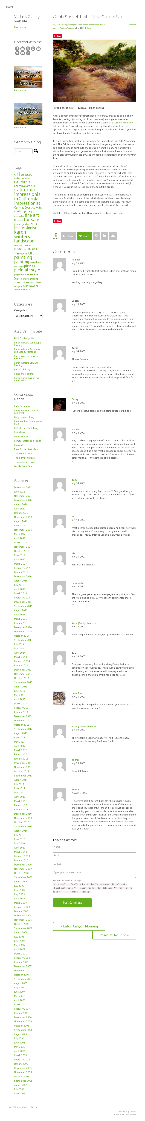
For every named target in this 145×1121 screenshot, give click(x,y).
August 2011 (21, 779)
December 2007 (23, 966)
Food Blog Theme (127, 1111)
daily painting (68, 25)
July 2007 (19, 987)
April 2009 (19, 898)
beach (28, 178)
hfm (74, 553)
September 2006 (23, 1029)
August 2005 (21, 1085)
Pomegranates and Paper (27, 440)
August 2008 (21, 932)
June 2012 (19, 737)
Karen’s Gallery (22, 369)
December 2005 (23, 1068)
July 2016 (19, 584)
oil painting (24, 254)
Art (54, 25)
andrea (76, 759)
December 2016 (23, 576)
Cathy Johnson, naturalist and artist (26, 411)
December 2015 (23, 601)
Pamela (76, 259)
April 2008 (19, 949)
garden (17, 224)
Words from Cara (23, 466)
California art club (25, 186)
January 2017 (21, 572)
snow (25, 278)
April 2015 (19, 614)
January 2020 (21, 512)
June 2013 (19, 690)
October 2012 (21, 724)
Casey (75, 399)
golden (26, 224)
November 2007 (23, 970)
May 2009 (19, 894)
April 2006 (19, 1051)
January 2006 (21, 1063)
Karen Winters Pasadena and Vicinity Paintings (27, 350)
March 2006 (20, 1055)
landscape (24, 241)
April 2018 (19, 538)
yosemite (25, 289)
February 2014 (22, 661)
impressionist (25, 227)
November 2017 (23, 546)
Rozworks (19, 445)
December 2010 (23, 813)
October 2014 (21, 635)
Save (59, 36)
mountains (22, 248)
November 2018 (23, 529)
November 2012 (23, 720)
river (23, 274)
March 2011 (20, 801)
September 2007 (23, 979)
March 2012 (20, 750)
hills (33, 224)
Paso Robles (19, 266)
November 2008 (23, 919)
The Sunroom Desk (24, 457)
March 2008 (20, 953)
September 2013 (23, 682)
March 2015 (20, 618)
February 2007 (22, 1008)
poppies (17, 274)
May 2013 (19, 695)
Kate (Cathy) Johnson (84, 623)
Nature (100, 25)
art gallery (26, 174)
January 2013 (21, 712)
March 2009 (20, 902)
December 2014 (23, 627)
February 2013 (22, 707)
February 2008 (22, 957)
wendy (75, 429)
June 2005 (19, 1093)
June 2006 (19, 1042)
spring (33, 278)
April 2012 (19, 746)
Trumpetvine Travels (25, 462)
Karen (89, 28)
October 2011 (21, 771)
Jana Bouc (77, 693)
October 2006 (21, 1025)
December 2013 (23, 669)
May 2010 (19, 843)
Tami (74, 479)
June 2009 (19, 890)
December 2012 (23, 716)
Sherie (75, 789)
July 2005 (19, 1089)
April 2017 (19, 559)
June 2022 (19, 491)
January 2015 (21, 623)
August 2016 (21, 580)
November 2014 (23, 631)
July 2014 (19, 644)
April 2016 (19, 589)
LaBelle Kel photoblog (26, 428)
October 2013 (21, 678)
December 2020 (23, 500)
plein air (29, 266)
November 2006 (23, 1021)
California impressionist (27, 201)
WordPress (131, 1114)
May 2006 (19, 1046)
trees (38, 282)
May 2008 (19, 945)
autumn (19, 178)
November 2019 (23, 517)
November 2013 (23, 673)
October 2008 (21, 924)
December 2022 (23, 487)
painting (21, 261)
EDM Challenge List (24, 338)
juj (73, 516)
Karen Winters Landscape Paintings (27, 344)
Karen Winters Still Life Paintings (26, 364)
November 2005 (23, 1072)
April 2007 (19, 1000)
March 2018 (20, 542)
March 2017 (20, 563)
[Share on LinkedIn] (104, 236)
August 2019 (21, 521)
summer (19, 282)
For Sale (77, 25)
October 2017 (21, 551)
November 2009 (23, 868)
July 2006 (19, 1038)
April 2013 (19, 699)
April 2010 (19, 847)
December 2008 (23, 915)
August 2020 (21, 504)
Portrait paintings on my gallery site (26, 379)
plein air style (27, 270)
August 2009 (21, 881)
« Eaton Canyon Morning (79, 926)
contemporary (23, 211)
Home (10, 6)
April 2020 (19, 508)
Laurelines (19, 432)
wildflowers (30, 286)
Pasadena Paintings (24, 373)
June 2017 (19, 555)
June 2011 (19, 788)
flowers (18, 220)
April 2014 (19, 652)
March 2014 (20, 657)
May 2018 (19, 534)
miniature (26, 245)
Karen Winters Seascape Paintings (27, 357)
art (17, 173)
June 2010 (19, 839)
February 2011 (22, 805)
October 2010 (21, 822)
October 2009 (21, 873)
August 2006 (21, 1034)
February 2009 (22, 907)
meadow (18, 245)
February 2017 (22, 568)
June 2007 (19, 991)
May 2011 (19, 792)
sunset (30, 282)
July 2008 (19, 936)
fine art (32, 215)
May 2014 (19, 648)
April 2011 (19, 796)
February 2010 (22, 856)
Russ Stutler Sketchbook (27, 449)
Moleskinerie (21, 436)
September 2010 (23, 826)
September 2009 (23, 877)
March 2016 (20, 593)
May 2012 (19, 741)
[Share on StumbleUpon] (113, 236)
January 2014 (21, 665)
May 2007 (19, 996)
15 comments (131, 25)
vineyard (18, 286)
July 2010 (19, 835)
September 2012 (23, 729)
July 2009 (19, 885)
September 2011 (23, 775)
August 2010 (21, 830)
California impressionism (27, 194)
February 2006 (22, 1059)
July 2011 (19, 784)
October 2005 (21, 1076)
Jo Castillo (77, 583)
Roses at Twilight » (114, 935)
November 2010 (23, 818)
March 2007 (20, 1004)
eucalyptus (19, 216)
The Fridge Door (23, 453)
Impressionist (85, 25)
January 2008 (21, 962)
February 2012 (22, 754)
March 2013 (20, 703)
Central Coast (23, 207)
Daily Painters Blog (24, 417)
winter (17, 289)
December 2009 (23, 864)
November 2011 (23, 767)
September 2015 (23, 606)
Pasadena (70, 28)
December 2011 (23, 762)
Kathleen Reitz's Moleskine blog (28, 422)
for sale (31, 219)
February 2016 (22, 597)
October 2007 (21, 974)
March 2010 (20, 851)
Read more (20, 27)
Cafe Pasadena (22, 406)
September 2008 (23, 928)
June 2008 (19, 940)
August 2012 (21, 733)
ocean (24, 253)
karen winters (22, 234)
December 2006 (23, 1017)
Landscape (94, 25)
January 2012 (21, 758)
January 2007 (21, 1013)
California (59, 25)
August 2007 (21, 983)
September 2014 (23, 640)
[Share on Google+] (96, 236)
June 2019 (19, 525)
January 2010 (21, 860)
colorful (37, 207)
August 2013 (21, 686)
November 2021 (23, 495)
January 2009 (21, 911)
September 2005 (23, 1080)
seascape (32, 274)
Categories (20, 310)
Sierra (18, 278)
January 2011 (21, 809)
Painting (63, 28)
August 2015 (21, 610)
